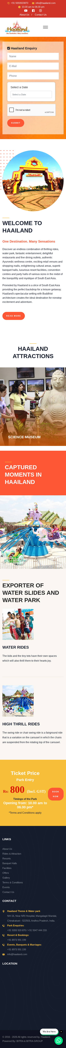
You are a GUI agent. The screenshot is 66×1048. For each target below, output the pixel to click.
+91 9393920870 (19, 3)
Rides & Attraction (11, 853)
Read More (13, 316)
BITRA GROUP (34, 1041)
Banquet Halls (9, 863)
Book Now (55, 794)
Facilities (7, 868)
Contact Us (41, 14)
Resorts (6, 858)
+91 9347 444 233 (37, 930)
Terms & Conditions (12, 882)
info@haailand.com (46, 3)
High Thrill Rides (21, 724)
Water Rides (15, 647)
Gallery (6, 877)
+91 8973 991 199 (16, 939)
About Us (24, 14)
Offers (5, 872)
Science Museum (21, 424)
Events (6, 887)
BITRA (19, 1041)
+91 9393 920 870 (16, 930)
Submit (15, 123)
